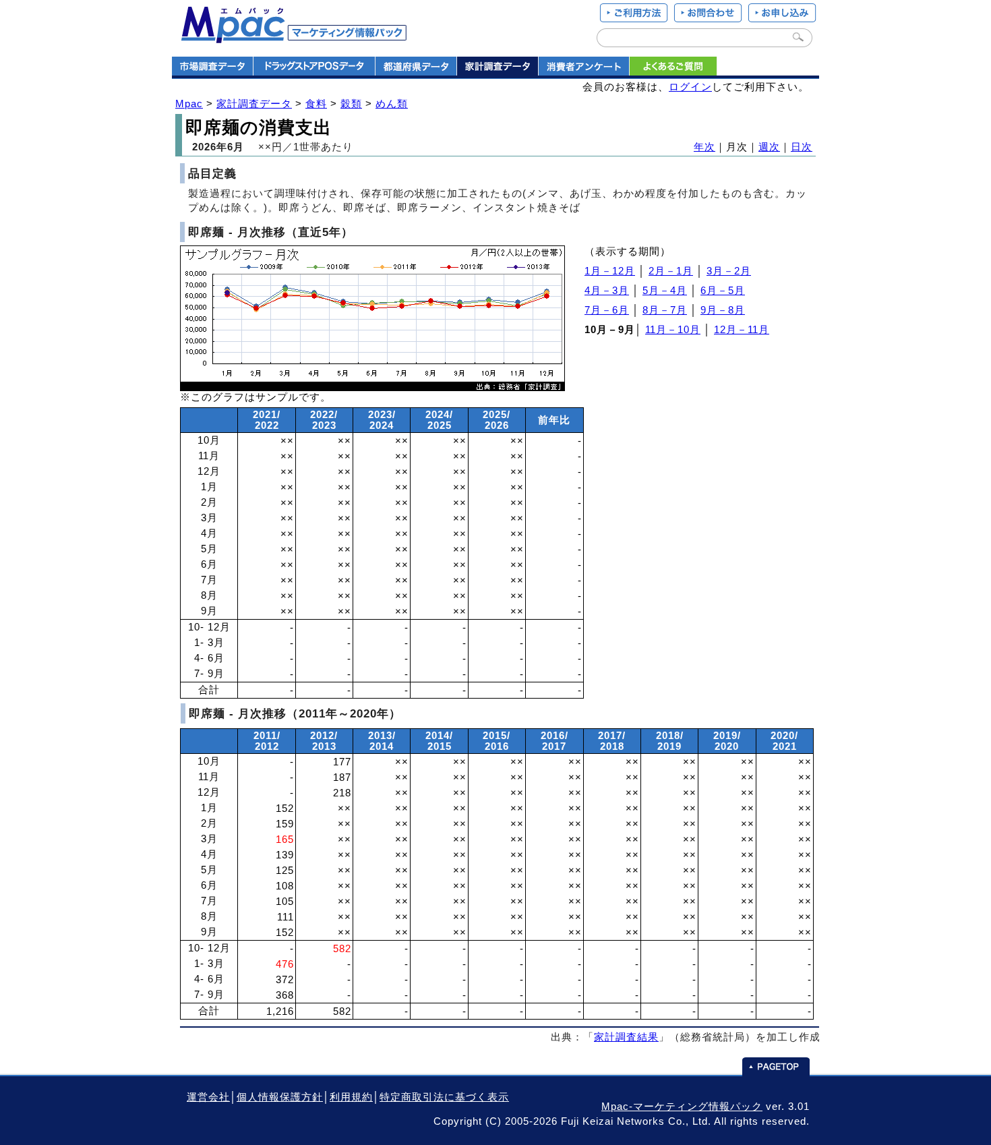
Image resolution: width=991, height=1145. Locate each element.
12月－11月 (741, 329)
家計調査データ (254, 103)
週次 (769, 147)
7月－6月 (606, 310)
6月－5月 (722, 290)
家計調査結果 (626, 1037)
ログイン (690, 87)
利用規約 (351, 1097)
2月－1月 (671, 271)
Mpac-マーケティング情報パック (681, 1106)
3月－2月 (729, 271)
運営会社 (208, 1097)
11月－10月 (672, 329)
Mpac (189, 103)
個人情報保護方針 (280, 1097)
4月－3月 (606, 290)
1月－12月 (609, 271)
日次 (801, 147)
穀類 (351, 103)
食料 (316, 103)
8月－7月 (664, 310)
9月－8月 (722, 310)
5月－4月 (664, 290)
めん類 (392, 103)
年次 (704, 147)
